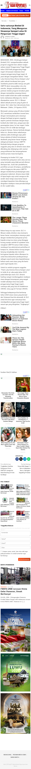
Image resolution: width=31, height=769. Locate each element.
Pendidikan (4, 587)
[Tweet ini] (21, 459)
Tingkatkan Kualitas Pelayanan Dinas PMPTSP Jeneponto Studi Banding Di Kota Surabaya (7, 469)
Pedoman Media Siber (19, 755)
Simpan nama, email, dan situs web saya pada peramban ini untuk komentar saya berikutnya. (14, 553)
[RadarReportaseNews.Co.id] (15, 5)
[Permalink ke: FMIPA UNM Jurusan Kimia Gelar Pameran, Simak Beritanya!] (5, 486)
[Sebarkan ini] (17, 459)
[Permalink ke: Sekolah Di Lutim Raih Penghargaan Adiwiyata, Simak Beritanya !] (5, 499)
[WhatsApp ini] (28, 459)
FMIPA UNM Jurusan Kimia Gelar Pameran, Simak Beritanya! (14, 591)
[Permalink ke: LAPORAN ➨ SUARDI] (2, 37)
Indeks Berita (15, 757)
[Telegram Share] (25, 459)
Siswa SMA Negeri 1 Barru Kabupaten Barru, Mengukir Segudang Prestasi (24, 468)
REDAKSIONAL (7, 755)
